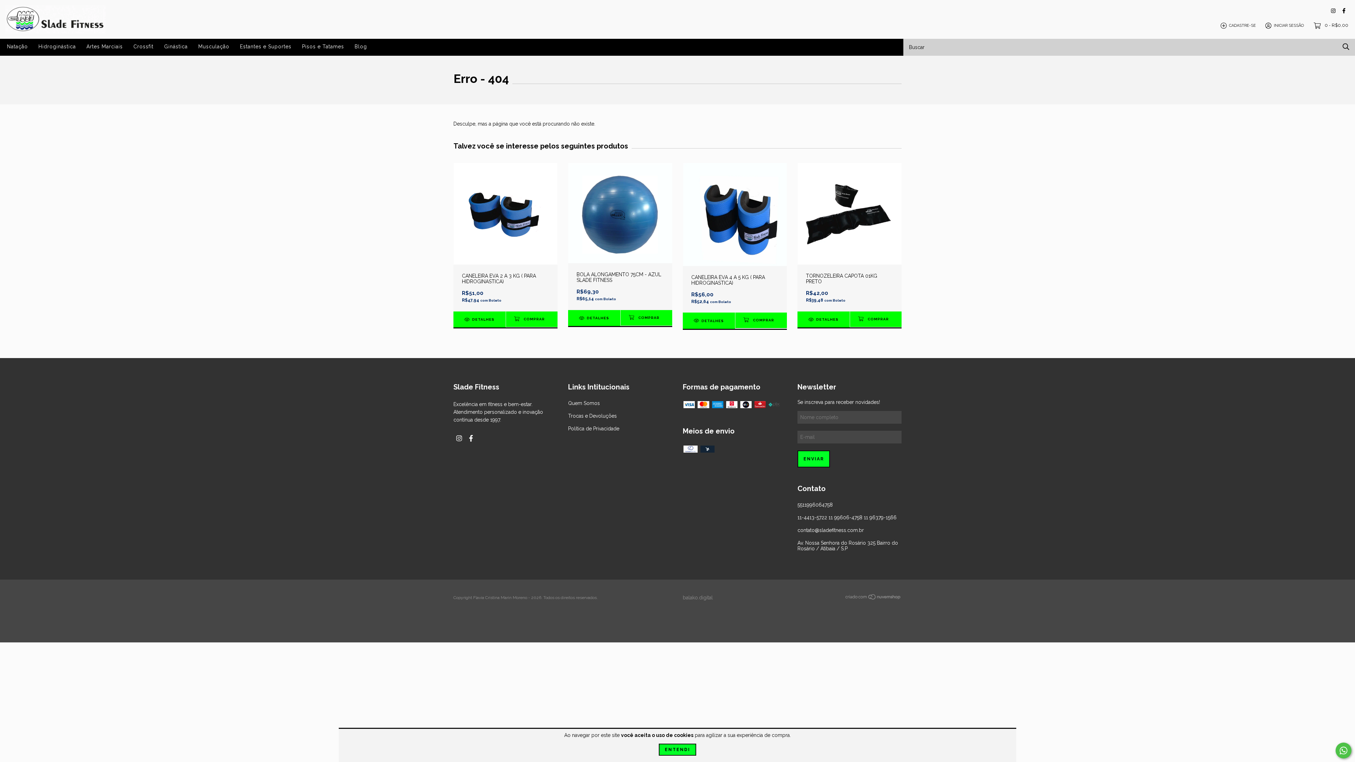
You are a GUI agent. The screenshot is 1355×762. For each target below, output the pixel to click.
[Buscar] (1346, 47)
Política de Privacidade (593, 428)
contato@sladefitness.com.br (830, 530)
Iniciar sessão (1289, 25)
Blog (361, 46)
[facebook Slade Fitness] (1343, 10)
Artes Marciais (104, 46)
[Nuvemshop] (873, 598)
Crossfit (143, 46)
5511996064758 (815, 505)
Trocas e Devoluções (592, 416)
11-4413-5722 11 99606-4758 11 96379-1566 (847, 517)
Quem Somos (584, 403)
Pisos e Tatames (323, 46)
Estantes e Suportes (265, 46)
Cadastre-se (1242, 25)
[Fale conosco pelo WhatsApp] (1343, 750)
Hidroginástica (57, 46)
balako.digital (698, 597)
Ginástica (176, 46)
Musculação (213, 46)
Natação (17, 46)
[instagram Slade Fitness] (1333, 10)
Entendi (677, 749)
